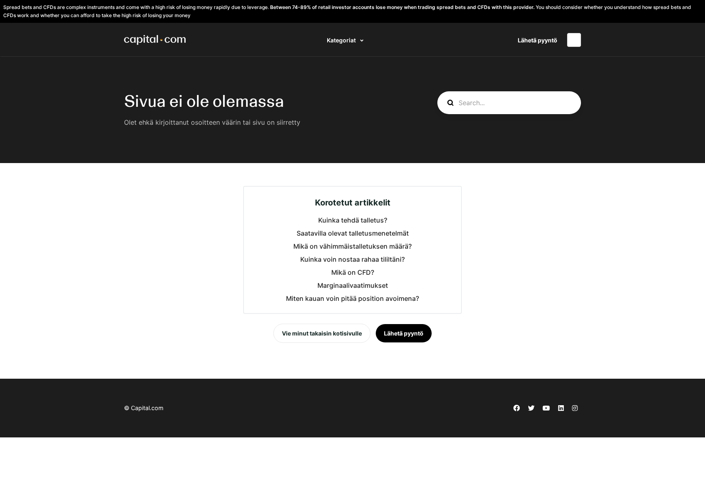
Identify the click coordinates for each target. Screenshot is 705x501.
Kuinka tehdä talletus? (352, 220)
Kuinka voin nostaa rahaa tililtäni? (352, 259)
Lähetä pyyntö (537, 40)
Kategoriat (342, 40)
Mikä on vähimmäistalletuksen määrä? (352, 246)
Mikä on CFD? (352, 272)
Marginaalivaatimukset (352, 285)
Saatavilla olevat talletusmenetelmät (353, 233)
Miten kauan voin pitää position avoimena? (352, 298)
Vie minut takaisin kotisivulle (322, 333)
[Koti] (155, 40)
